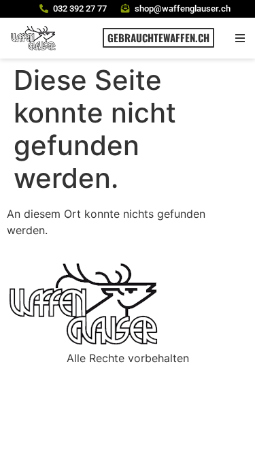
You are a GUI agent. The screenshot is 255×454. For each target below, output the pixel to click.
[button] (240, 38)
